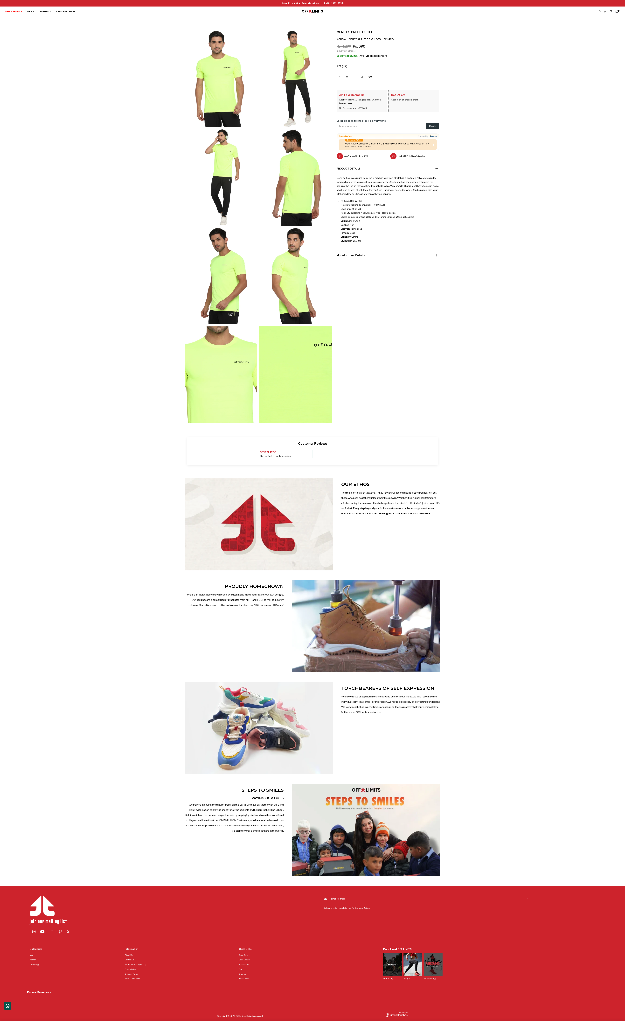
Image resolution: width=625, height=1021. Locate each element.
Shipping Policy (131, 974)
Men (29, 11)
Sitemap (242, 974)
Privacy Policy (130, 969)
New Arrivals (13, 11)
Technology (34, 964)
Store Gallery (244, 955)
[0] (616, 12)
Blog (241, 969)
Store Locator (244, 960)
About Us (128, 955)
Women (44, 11)
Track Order (244, 979)
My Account (244, 964)
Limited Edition (66, 11)
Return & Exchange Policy (135, 964)
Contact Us (129, 960)
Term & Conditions (132, 979)
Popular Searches (38, 992)
